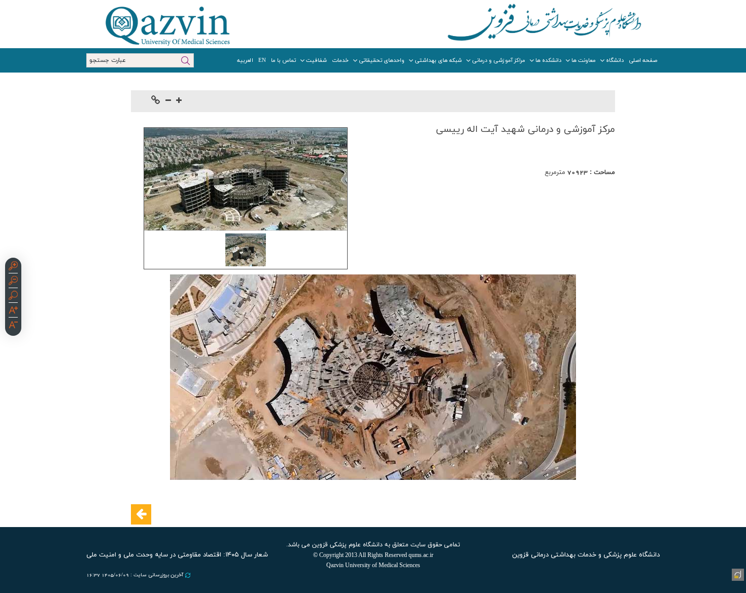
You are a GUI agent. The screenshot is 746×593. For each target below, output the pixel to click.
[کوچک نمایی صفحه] (13, 282)
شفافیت (316, 60)
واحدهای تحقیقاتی (381, 60)
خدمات (340, 60)
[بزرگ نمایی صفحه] (13, 267)
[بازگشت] (141, 514)
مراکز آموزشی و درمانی (498, 60)
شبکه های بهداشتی (438, 60)
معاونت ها (583, 60)
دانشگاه (615, 60)
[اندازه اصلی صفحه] (13, 297)
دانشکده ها (548, 60)
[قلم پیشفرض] (13, 326)
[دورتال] (737, 574)
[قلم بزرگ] (13, 311)
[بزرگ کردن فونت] (179, 101)
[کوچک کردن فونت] (168, 101)
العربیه (245, 60)
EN (262, 60)
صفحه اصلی (643, 60)
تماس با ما (283, 60)
